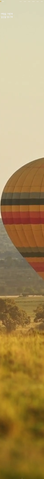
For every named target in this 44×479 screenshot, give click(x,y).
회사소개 (21, 1)
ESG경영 (25, 1)
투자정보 (29, 1)
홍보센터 (38, 1)
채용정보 (42, 1)
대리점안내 (33, 1)
